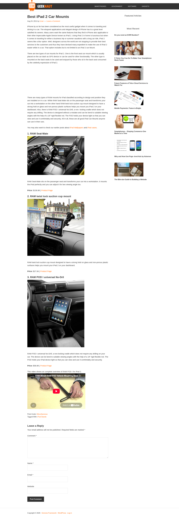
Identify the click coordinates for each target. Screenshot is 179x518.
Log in (69, 513)
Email (30, 475)
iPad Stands (41, 417)
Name (30, 463)
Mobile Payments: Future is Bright (127, 108)
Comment (32, 436)
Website (30, 486)
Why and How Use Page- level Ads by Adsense (132, 156)
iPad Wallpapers (76, 128)
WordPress (62, 513)
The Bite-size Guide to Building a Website (130, 179)
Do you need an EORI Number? (126, 35)
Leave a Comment (53, 21)
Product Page (47, 190)
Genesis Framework (49, 513)
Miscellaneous (42, 414)
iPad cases (92, 128)
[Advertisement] (67, 81)
